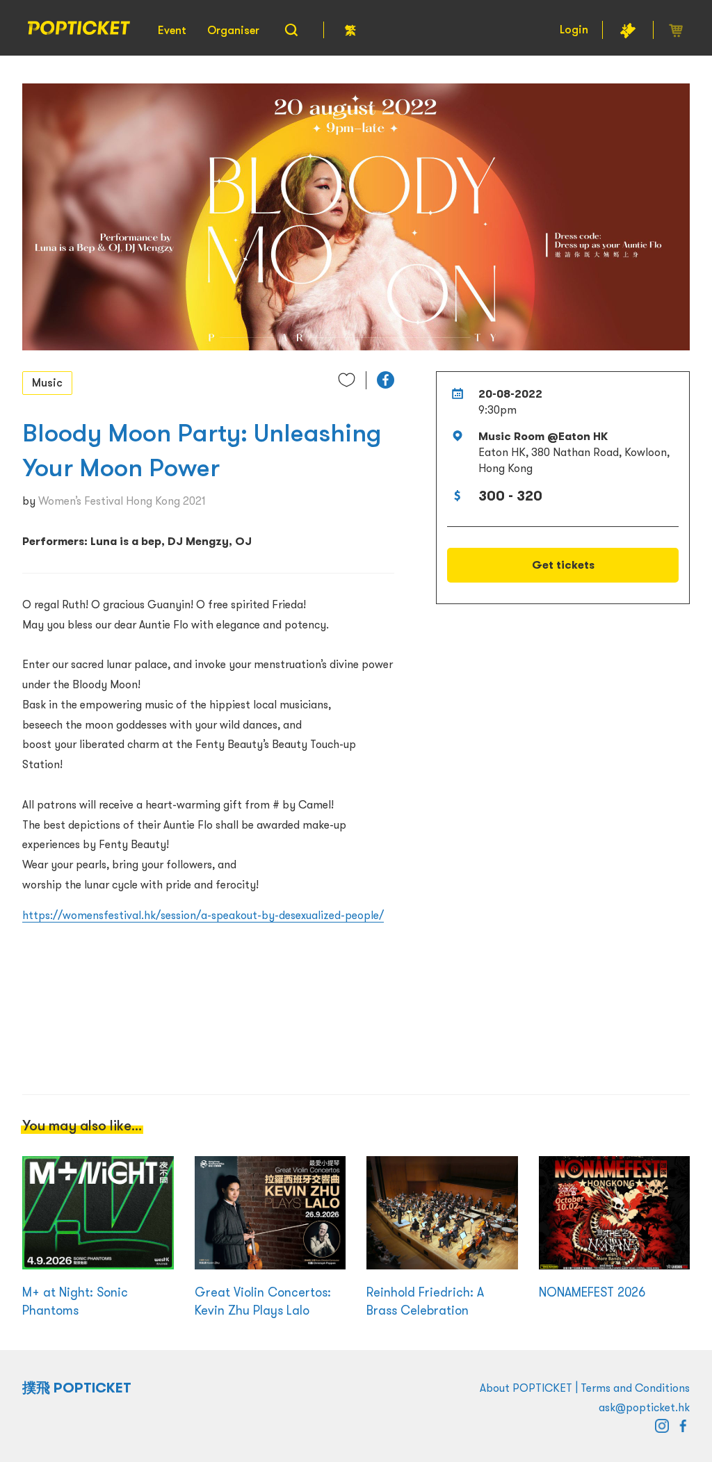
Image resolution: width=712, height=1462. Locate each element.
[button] (385, 380)
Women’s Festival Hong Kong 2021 (121, 500)
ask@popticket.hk (644, 1407)
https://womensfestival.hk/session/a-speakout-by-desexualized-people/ (203, 915)
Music (47, 382)
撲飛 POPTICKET (76, 1388)
